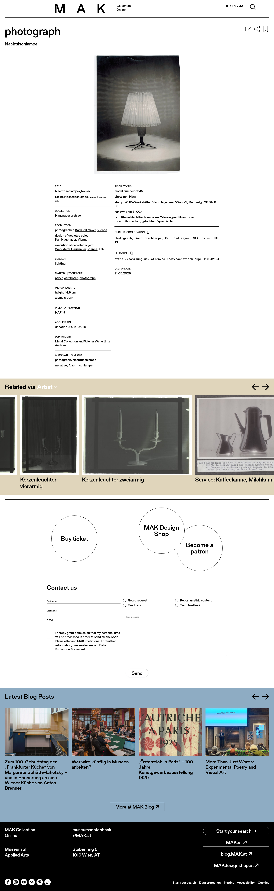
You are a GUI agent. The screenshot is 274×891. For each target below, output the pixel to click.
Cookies (263, 882)
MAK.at (234, 842)
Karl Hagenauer (65, 240)
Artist (44, 387)
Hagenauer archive (68, 216)
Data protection (210, 882)
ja (241, 6)
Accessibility (246, 882)
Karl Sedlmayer (85, 230)
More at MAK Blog (134, 806)
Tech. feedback (190, 605)
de (227, 6)
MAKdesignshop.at (234, 865)
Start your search (233, 831)
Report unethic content (196, 600)
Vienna (102, 230)
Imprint (229, 882)
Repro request (137, 600)
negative (73, 365)
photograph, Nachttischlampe (75, 360)
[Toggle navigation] (265, 7)
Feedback (134, 605)
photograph (88, 278)
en (234, 6)
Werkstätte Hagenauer (70, 249)
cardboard (71, 278)
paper (59, 278)
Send (137, 673)
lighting (60, 264)
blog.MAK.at (234, 853)
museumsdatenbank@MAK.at (91, 832)
